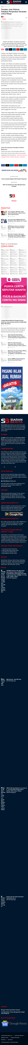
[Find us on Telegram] (18, 467)
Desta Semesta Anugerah (18, 563)
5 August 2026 (11, 355)
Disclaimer (22, 157)
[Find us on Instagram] (7, 467)
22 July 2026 (11, 238)
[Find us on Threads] (15, 467)
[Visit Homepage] (14, 2)
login (6, 244)
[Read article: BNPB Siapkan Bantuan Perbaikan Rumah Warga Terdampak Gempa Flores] (4, 227)
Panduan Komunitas (14, 157)
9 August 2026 (11, 362)
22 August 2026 (12, 347)
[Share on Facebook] (7, 49)
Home (2, 6)
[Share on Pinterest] (18, 49)
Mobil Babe (22, 560)
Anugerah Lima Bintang (6, 563)
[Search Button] (26, 2)
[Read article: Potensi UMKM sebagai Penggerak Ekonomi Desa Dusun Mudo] (4, 360)
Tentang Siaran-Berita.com (6, 1035)
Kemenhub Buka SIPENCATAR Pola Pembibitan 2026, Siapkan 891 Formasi (17, 220)
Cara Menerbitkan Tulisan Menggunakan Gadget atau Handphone (13, 1012)
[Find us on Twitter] (4, 467)
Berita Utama (7, 6)
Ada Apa (3, 561)
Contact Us (10, 1039)
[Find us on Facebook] (1, 467)
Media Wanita (4, 560)
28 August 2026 (5, 325)
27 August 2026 (12, 216)
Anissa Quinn (4, 564)
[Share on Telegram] (25, 49)
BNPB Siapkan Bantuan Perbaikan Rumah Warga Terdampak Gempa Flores (16, 227)
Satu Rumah (8, 561)
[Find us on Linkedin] (10, 467)
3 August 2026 (11, 339)
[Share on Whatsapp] (21, 49)
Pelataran (10, 560)
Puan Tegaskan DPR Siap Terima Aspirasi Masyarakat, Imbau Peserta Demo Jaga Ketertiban (16, 213)
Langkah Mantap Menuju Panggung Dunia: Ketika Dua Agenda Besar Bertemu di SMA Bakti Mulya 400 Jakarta (13, 322)
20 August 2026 (12, 223)
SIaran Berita (6, 1042)
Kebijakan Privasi (5, 157)
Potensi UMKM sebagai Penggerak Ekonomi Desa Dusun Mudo (16, 359)
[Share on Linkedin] (14, 49)
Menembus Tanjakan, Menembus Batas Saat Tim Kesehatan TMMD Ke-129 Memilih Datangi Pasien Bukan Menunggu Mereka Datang (17, 235)
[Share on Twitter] (10, 49)
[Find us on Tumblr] (12, 467)
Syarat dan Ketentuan (22, 155)
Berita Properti (16, 560)
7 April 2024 (10, 19)
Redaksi (4, 19)
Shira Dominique (11, 564)
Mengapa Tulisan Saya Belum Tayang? (10, 1009)
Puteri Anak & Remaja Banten (18, 561)
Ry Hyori (18, 564)
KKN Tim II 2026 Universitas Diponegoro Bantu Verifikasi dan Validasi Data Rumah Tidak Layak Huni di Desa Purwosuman (17, 344)
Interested (3, 526)
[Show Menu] (1, 2)
